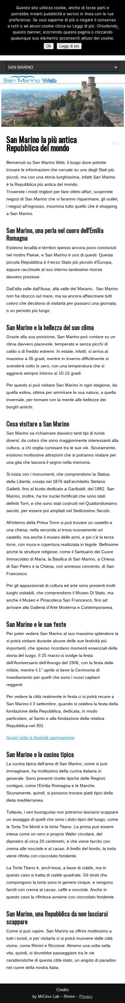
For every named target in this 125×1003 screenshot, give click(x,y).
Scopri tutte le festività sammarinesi (40, 737)
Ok (48, 46)
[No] (117, 28)
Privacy (86, 996)
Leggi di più (69, 46)
